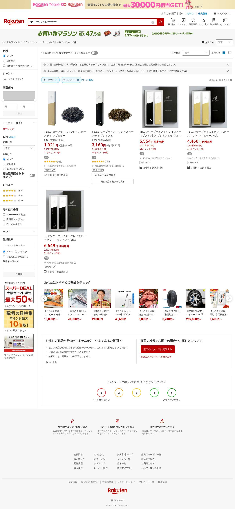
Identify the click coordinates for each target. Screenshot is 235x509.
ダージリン (8, 128)
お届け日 (7, 154)
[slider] (3, 100)
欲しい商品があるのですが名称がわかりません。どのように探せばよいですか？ (88, 347)
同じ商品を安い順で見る (113, 181)
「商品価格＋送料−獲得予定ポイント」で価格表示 (65, 53)
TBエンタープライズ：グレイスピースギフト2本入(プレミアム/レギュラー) (160, 135)
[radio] (4, 56)
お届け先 (7, 142)
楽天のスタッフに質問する (157, 349)
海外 (13, 137)
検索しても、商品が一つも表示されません (69, 356)
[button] (222, 14)
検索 (20, 113)
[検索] (160, 22)
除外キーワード (10, 261)
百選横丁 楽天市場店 (57, 175)
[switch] (32, 175)
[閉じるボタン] (228, 64)
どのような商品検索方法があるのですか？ (69, 352)
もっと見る (51, 362)
